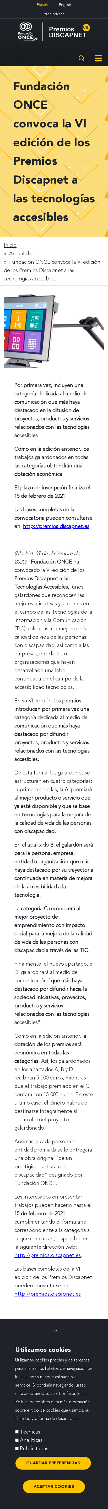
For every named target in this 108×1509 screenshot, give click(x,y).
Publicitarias (34, 1448)
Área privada (54, 14)
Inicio (10, 245)
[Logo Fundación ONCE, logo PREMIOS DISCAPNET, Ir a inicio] (54, 32)
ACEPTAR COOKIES (54, 1486)
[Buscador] (81, 59)
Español (43, 5)
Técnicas (30, 1432)
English (65, 5)
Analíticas (31, 1440)
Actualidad (22, 253)
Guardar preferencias (53, 1462)
